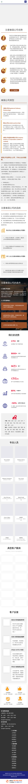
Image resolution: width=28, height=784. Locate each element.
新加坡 (15, 427)
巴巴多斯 (7, 434)
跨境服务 (14, 748)
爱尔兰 (12, 431)
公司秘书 (14, 754)
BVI (11, 429)
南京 (11, 423)
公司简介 (14, 732)
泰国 (14, 429)
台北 (12, 425)
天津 (22, 420)
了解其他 (14, 90)
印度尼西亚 (18, 431)
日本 (20, 429)
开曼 (8, 429)
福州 (6, 425)
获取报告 (14, 761)
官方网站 (14, 765)
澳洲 (23, 429)
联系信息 (14, 759)
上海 (19, 420)
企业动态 (14, 735)
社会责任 (14, 737)
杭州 (8, 423)
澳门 (9, 425)
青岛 (17, 423)
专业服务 (14, 746)
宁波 (14, 423)
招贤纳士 (14, 767)
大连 (23, 423)
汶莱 (9, 431)
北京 (15, 420)
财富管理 (14, 750)
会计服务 (14, 752)
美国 (19, 427)
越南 (23, 431)
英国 (22, 427)
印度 (6, 431)
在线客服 (14, 763)
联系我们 (14, 739)
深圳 (12, 420)
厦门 (20, 423)
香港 (9, 420)
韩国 (17, 429)
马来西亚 (10, 427)
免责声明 (14, 741)
